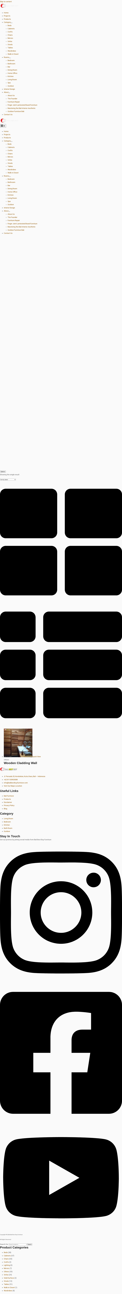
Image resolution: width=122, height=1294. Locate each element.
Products (7, 799)
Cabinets (7, 1256)
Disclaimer (8, 802)
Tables (6, 1284)
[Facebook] (61, 1122)
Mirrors (6, 1268)
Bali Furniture (9, 796)
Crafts (6, 1262)
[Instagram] (61, 982)
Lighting (7, 1265)
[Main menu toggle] (3, 126)
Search (29, 1244)
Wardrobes (8, 1291)
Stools (6, 1281)
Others (6, 1272)
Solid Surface (9, 1278)
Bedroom (7, 822)
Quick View (36, 757)
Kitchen (7, 825)
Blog (5, 809)
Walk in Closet (9, 1287)
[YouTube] (61, 1231)
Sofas (6, 1275)
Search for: (4, 1244)
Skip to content (6, 2)
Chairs (6, 1259)
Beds (6, 1252)
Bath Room (8, 828)
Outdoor (7, 831)
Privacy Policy (9, 805)
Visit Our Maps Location (13, 786)
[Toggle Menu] (11, 141)
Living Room (8, 819)
